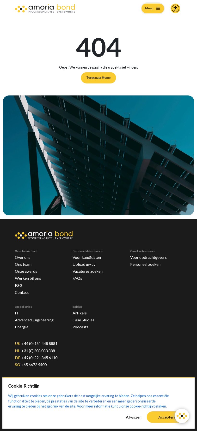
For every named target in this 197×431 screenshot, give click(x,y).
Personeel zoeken (145, 264)
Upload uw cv (84, 264)
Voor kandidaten (87, 257)
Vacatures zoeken (88, 271)
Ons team (23, 264)
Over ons (23, 257)
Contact (22, 292)
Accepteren (168, 417)
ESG (18, 285)
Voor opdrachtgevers (148, 257)
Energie (21, 327)
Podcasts (80, 327)
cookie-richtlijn (141, 406)
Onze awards (26, 271)
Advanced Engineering (34, 320)
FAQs (77, 278)
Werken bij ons (28, 278)
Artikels (80, 313)
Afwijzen (134, 417)
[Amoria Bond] (45, 8)
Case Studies (83, 320)
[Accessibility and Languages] (175, 8)
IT (17, 313)
